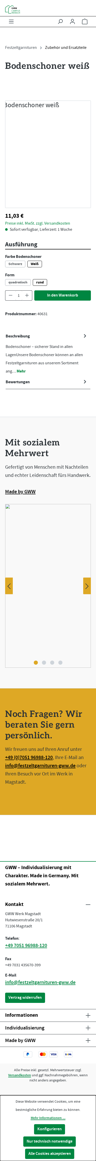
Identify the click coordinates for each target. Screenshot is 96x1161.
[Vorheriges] (9, 585)
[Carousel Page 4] (60, 663)
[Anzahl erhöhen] (27, 295)
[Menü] (11, 21)
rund (40, 282)
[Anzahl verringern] (10, 295)
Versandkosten (19, 1075)
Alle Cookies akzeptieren (49, 1153)
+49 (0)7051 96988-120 (29, 757)
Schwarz (16, 264)
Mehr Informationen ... (48, 1118)
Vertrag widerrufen (25, 997)
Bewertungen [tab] (18, 382)
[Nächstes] (87, 585)
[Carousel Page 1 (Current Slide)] (36, 663)
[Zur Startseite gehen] (48, 9)
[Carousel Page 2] (44, 663)
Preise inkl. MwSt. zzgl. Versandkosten (37, 87)
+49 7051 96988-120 (26, 945)
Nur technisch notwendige (49, 1141)
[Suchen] (60, 21)
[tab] (47, 354)
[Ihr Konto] (72, 21)
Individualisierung (24, 1028)
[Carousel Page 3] (52, 663)
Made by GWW (20, 491)
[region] (48, 154)
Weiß (35, 264)
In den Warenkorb (62, 295)
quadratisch (19, 283)
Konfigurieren (49, 1129)
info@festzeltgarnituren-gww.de (40, 765)
